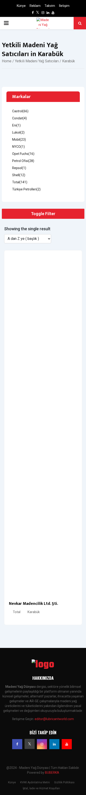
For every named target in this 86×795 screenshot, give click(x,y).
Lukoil (18, 132)
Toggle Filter (43, 213)
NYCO (18, 146)
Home (6, 61)
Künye (21, 6)
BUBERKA (52, 772)
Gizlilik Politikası (64, 782)
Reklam (35, 6)
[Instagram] (42, 744)
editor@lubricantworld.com (54, 719)
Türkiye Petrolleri (26, 189)
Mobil (19, 139)
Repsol (19, 168)
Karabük (34, 612)
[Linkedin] (54, 744)
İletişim (64, 6)
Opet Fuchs (23, 154)
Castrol (20, 111)
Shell (18, 175)
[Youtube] (67, 744)
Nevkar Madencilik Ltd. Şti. (33, 603)
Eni (16, 125)
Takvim (49, 6)
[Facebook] (17, 744)
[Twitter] (30, 744)
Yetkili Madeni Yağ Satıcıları (37, 61)
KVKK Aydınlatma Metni (35, 782)
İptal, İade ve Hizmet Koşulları (41, 788)
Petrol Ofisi (23, 161)
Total (16, 612)
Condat (19, 118)
